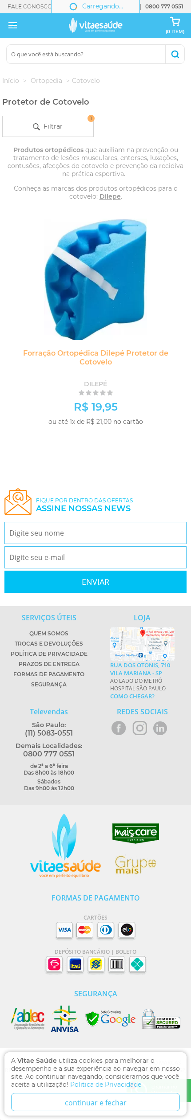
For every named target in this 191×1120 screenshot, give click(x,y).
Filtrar (66, 123)
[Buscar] (174, 54)
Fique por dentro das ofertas (84, 505)
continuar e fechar (96, 1103)
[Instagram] (139, 728)
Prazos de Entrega (49, 664)
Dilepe (110, 196)
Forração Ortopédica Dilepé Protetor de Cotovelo (95, 357)
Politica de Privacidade (105, 1085)
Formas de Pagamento (48, 674)
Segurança (49, 684)
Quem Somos (48, 633)
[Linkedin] (160, 728)
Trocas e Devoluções (49, 643)
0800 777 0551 (164, 6)
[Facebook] (118, 728)
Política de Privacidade (49, 653)
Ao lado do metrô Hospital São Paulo (140, 680)
